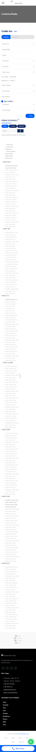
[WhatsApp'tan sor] (31, 741)
